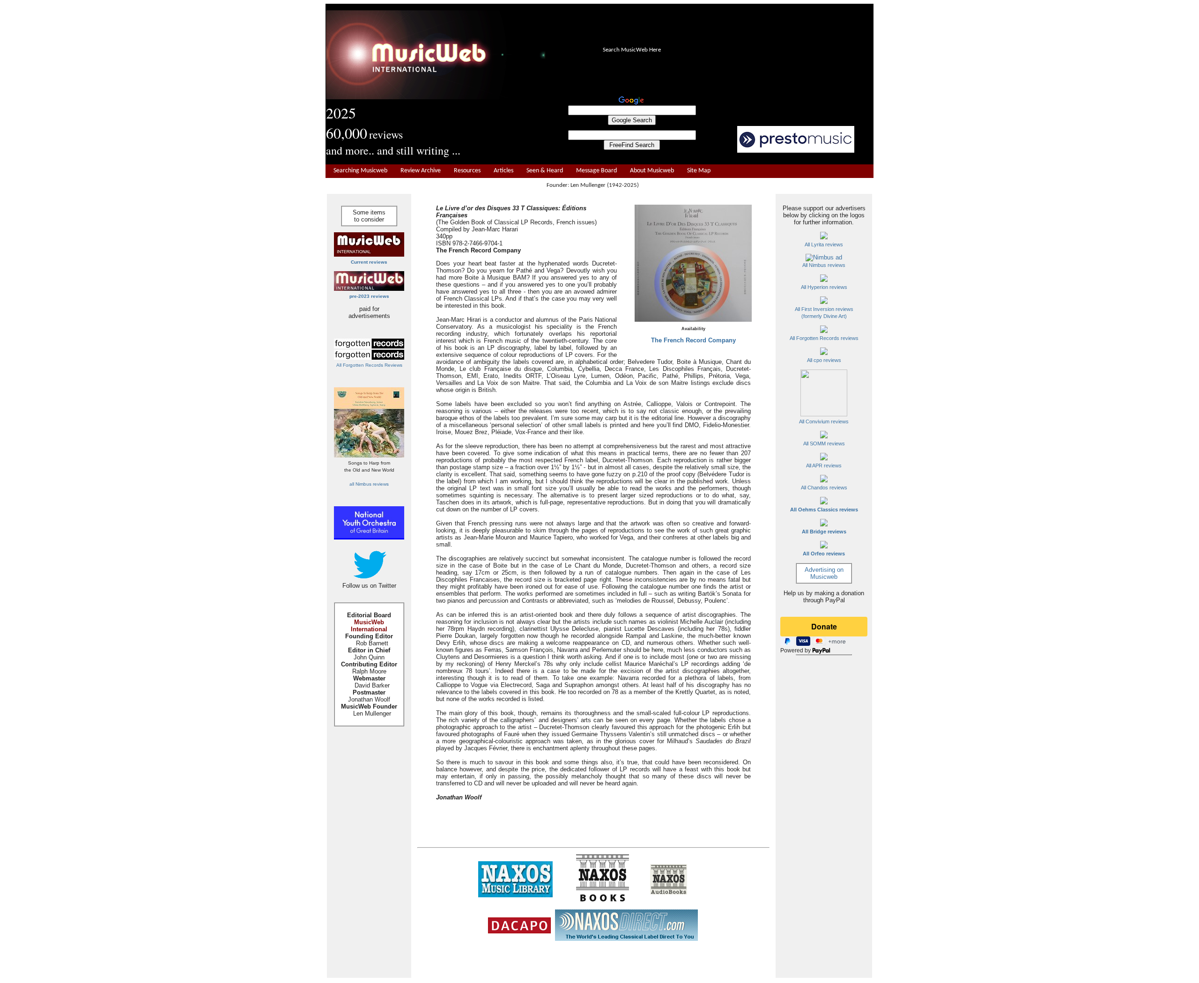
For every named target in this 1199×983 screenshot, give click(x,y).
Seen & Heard (544, 170)
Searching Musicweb (360, 170)
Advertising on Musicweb (824, 573)
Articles (503, 170)
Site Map (699, 170)
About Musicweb (652, 170)
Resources (467, 170)
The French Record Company (693, 340)
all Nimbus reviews (369, 484)
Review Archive (420, 170)
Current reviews (369, 262)
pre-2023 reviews (369, 296)
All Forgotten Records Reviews (369, 365)
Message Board (596, 170)
